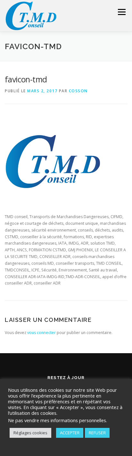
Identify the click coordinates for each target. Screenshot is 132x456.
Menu (121, 12)
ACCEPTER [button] (69, 433)
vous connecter (41, 332)
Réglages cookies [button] (30, 433)
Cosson (78, 91)
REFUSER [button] (97, 433)
